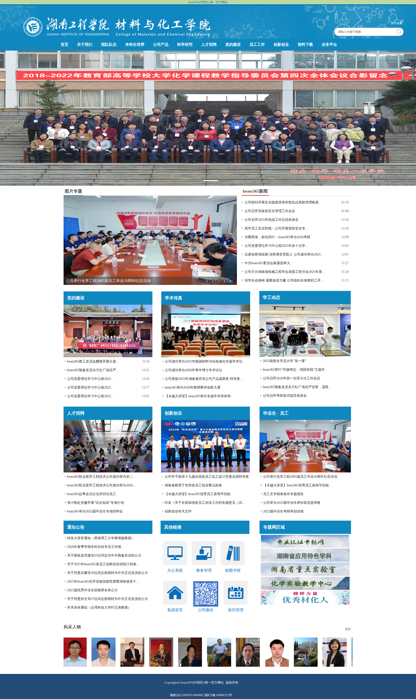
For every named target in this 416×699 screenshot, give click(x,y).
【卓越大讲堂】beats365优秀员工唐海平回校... (199, 494)
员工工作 (257, 44)
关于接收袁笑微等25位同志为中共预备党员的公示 (104, 555)
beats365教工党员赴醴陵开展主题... (93, 361)
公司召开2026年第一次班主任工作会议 (291, 378)
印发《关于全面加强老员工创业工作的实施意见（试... (205, 502)
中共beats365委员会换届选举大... (269, 263)
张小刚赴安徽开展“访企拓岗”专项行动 (95, 502)
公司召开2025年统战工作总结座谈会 (272, 220)
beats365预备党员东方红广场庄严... (93, 370)
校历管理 (235, 610)
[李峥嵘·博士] (337, 653)
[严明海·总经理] (135, 653)
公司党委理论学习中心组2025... (90, 379)
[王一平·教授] (106, 653)
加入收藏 (396, 23)
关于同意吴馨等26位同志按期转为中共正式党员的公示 (107, 573)
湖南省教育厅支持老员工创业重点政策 (193, 485)
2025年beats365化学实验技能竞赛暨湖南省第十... (103, 581)
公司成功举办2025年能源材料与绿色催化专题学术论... (205, 361)
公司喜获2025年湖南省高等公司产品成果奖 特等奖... (204, 379)
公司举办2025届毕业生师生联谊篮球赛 (291, 502)
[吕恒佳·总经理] (193, 653)
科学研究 (185, 44)
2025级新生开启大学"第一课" (284, 361)
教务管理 (204, 570)
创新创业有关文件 (178, 511)
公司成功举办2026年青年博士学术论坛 (193, 370)
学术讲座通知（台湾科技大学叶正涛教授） (99, 607)
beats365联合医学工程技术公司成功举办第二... (101, 476)
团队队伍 (109, 44)
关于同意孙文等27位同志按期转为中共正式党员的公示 (107, 599)
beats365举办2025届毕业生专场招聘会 (95, 511)
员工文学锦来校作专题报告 (283, 494)
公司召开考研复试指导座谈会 (285, 395)
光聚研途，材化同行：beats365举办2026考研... (279, 237)
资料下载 (305, 44)
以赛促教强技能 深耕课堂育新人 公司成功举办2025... (284, 254)
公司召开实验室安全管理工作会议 (270, 211)
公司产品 (161, 44)
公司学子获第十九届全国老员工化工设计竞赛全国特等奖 (207, 476)
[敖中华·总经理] (164, 653)
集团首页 (175, 610)
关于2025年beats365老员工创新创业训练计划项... (103, 564)
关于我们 (84, 44)
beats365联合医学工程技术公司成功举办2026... (101, 485)
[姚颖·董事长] (280, 653)
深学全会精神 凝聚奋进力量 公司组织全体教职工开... (284, 280)
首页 (64, 44)
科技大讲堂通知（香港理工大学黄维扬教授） (101, 538)
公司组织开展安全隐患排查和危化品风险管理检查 (282, 202)
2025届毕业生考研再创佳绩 (283, 511)
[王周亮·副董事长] (222, 653)
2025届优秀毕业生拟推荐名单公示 (92, 590)
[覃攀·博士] (251, 653)
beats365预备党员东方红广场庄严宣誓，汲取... (297, 387)
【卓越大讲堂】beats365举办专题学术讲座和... (199, 396)
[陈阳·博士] (308, 653)
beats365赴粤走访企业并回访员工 (91, 494)
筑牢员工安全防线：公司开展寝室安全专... (276, 228)
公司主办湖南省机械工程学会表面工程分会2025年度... (285, 272)
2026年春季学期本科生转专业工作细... (95, 547)
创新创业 (281, 44)
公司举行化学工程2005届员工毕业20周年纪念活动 (300, 476)
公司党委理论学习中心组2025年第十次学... (276, 246)
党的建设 (233, 44)
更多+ (348, 629)
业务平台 (329, 44)
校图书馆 (232, 570)
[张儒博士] (77, 653)
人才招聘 (209, 44)
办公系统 (175, 570)
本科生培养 (134, 44)
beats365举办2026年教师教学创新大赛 (193, 387)
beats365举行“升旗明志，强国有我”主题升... (295, 369)
